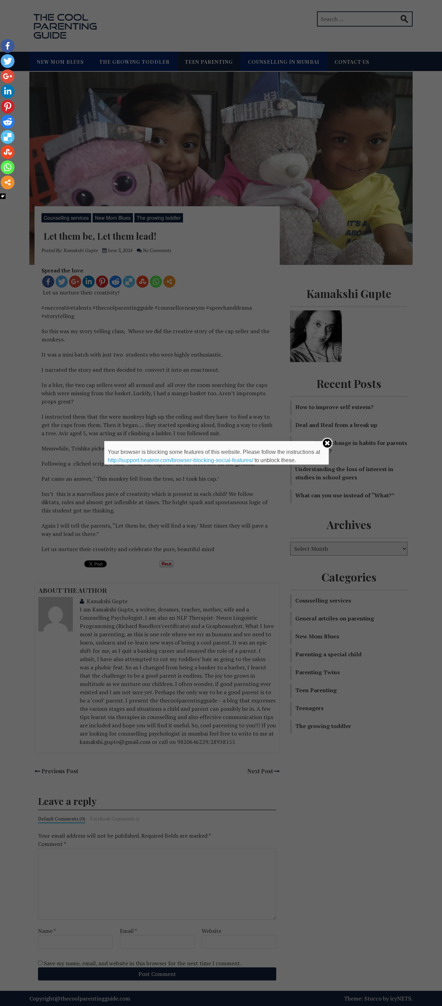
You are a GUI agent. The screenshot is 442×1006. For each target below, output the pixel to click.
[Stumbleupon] (8, 152)
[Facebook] (8, 46)
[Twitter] (8, 61)
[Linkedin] (8, 91)
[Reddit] (8, 122)
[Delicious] (8, 137)
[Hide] (3, 196)
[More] (8, 182)
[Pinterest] (8, 106)
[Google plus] (8, 76)
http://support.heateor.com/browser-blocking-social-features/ (180, 460)
